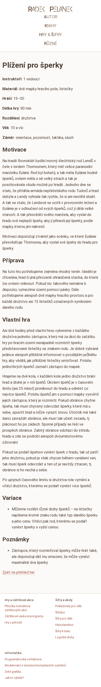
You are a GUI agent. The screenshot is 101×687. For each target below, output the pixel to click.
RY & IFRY (50, 34)
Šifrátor (60, 612)
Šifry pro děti (63, 618)
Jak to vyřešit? (14, 678)
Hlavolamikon (64, 625)
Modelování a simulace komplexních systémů (35, 665)
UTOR (50, 17)
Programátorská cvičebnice (23, 659)
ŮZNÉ (50, 43)
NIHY (50, 25)
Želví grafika (13, 671)
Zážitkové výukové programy (24, 616)
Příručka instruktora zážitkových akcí (17, 608)
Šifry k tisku (62, 631)
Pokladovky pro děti (68, 606)
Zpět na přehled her (18, 572)
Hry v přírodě (13, 622)
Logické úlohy (64, 637)
